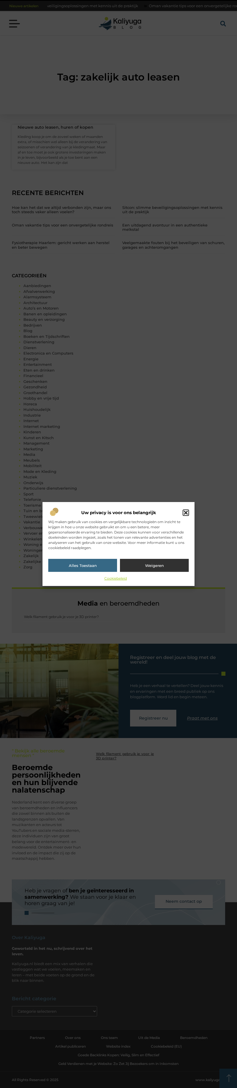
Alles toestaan (83, 565)
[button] (186, 513)
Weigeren (154, 565)
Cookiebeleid (115, 578)
